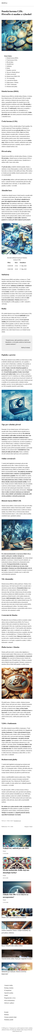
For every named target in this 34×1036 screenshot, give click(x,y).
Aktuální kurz (10, 64)
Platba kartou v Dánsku (12, 82)
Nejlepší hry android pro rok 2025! (16, 848)
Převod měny (10, 62)
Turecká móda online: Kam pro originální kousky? (17, 958)
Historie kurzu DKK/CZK (13, 76)
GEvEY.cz (4, 3)
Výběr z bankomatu (12, 84)
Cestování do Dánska (12, 80)
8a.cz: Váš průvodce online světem (12, 946)
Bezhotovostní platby (12, 86)
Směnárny (9, 66)
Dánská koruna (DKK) (12, 58)
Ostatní (30, 826)
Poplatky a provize (11, 70)
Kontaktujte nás (17, 820)
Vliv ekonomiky (11, 78)
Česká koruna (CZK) (12, 60)
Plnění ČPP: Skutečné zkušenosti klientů (14, 917)
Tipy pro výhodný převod (13, 72)
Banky (8, 68)
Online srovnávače (11, 74)
